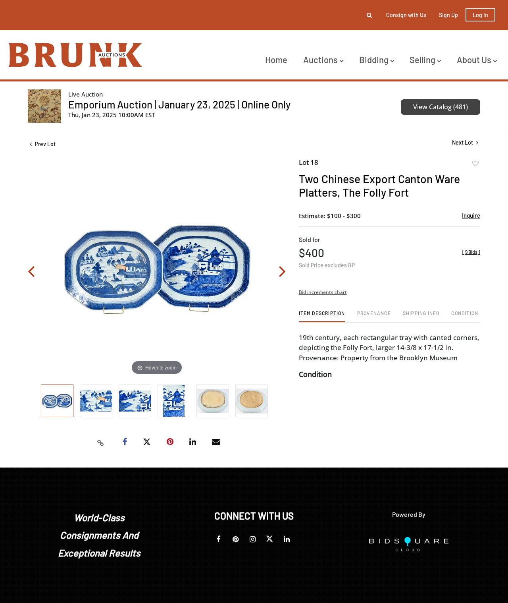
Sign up (448, 15)
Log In (480, 15)
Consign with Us (406, 15)
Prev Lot (45, 144)
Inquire (471, 215)
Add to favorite (475, 163)
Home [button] (276, 59)
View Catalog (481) (440, 106)
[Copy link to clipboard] (101, 442)
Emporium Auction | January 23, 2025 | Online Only (179, 104)
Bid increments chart (323, 292)
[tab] (322, 316)
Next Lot (463, 142)
